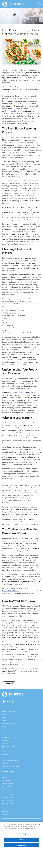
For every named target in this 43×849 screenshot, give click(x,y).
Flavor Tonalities (7, 769)
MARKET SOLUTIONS (9, 737)
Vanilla (4, 729)
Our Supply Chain (8, 803)
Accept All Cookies (21, 845)
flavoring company (26, 392)
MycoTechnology (24, 150)
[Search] (39, 4)
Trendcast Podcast (8, 772)
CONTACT (5, 812)
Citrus (4, 726)
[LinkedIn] (4, 702)
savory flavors (11, 217)
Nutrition (5, 743)
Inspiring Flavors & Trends (10, 766)
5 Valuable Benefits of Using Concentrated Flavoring (16, 589)
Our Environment (7, 797)
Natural (4, 715)
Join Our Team (7, 786)
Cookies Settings (21, 834)
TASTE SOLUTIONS (8, 712)
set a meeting (22, 671)
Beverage (5, 740)
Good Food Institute (12, 111)
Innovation (5, 763)
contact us (30, 241)
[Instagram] (13, 702)
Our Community (7, 800)
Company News (7, 789)
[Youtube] (8, 702)
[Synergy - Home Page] (9, 4)
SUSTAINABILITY (7, 795)
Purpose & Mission (8, 783)
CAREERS (5, 815)
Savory (4, 720)
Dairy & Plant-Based (8, 723)
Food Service (6, 754)
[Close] (40, 825)
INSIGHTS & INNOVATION (11, 760)
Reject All (21, 839)
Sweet (4, 718)
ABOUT (4, 777)
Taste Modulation (7, 732)
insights (10, 683)
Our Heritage (6, 780)
